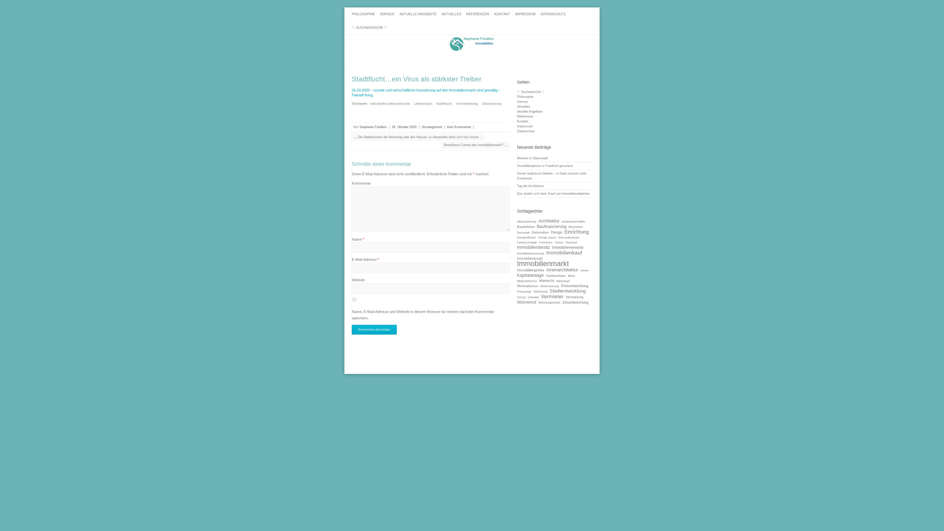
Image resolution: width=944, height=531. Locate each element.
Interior (584, 270)
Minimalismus (527, 286)
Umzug (521, 297)
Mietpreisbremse (527, 281)
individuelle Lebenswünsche (390, 103)
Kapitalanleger (556, 276)
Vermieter (552, 296)
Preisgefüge (524, 291)
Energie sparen (547, 237)
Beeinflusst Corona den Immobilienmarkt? (475, 145)
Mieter (571, 275)
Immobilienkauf (564, 252)
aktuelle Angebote (418, 14)
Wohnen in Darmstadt (532, 158)
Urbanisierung (491, 103)
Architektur (549, 221)
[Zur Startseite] (472, 44)
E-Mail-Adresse (365, 259)
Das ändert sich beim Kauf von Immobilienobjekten (553, 193)
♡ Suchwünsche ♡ (369, 28)
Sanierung (540, 291)
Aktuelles (451, 14)
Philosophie (363, 14)
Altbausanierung (526, 221)
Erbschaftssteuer (569, 237)
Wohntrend (526, 302)
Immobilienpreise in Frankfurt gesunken (545, 166)
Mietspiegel (563, 281)
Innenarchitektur (562, 269)
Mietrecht (546, 281)
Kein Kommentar (459, 127)
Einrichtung (576, 232)
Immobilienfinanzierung (530, 253)
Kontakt (502, 14)
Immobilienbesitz (533, 247)
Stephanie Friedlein (373, 127)
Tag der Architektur (530, 186)
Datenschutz (553, 14)
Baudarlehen (526, 227)
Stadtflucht (444, 103)
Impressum (525, 14)
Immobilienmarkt (543, 263)
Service (387, 14)
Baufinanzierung (551, 226)
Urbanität (533, 297)
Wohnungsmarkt (549, 302)
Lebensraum (423, 103)
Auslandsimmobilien (573, 221)
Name (358, 239)
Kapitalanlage (530, 275)
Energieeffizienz (526, 237)
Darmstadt (523, 232)
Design (556, 232)
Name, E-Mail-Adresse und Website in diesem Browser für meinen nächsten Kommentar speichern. (423, 315)
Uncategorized (432, 127)
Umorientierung (466, 103)
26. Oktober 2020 (404, 127)
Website (358, 280)
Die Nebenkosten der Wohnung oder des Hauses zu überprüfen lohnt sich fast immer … (418, 137)
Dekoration (540, 232)
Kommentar (361, 183)
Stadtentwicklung (568, 291)
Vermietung (574, 297)
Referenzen (477, 14)
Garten (559, 242)
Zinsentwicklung (575, 302)
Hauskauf (571, 242)
